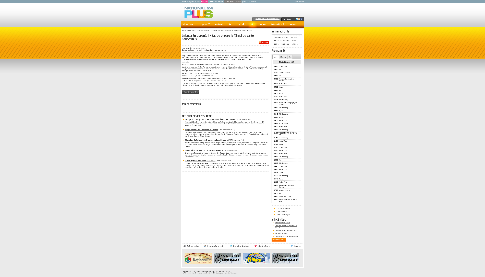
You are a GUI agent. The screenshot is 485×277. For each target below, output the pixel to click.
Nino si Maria (283, 123)
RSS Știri (265, 42)
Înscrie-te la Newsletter (241, 246)
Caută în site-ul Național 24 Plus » (268, 19)
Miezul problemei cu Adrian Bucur (288, 200)
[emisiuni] (219, 24)
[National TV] (198, 264)
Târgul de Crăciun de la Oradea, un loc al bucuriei (207, 140)
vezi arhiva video (278, 240)
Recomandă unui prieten (215, 246)
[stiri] (252, 24)
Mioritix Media (213, 273)
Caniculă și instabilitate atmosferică (287, 237)
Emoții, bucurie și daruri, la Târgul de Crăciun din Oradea (210, 119)
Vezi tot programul (249, 2)
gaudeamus (222, 50)
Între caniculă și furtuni (282, 223)
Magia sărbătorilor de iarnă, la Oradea (201, 130)
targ (215, 50)
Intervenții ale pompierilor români (286, 230)
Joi (290, 57)
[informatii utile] (278, 24)
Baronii (281, 87)
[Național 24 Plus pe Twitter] (297, 19)
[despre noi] (188, 24)
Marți (275, 57)
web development (199, 273)
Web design (187, 273)
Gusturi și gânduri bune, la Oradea (200, 161)
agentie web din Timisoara (228, 273)
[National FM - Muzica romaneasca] (256, 264)
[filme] (231, 24)
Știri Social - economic (203, 30)
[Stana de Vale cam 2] (285, 264)
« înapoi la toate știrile (190, 92)
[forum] (262, 24)
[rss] (299, 19)
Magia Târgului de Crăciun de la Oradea (202, 150)
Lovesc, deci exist (235, 2)
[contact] (294, 24)
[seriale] (242, 24)
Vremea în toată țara (283, 215)
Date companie (299, 1)
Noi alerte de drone (281, 233)
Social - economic (196, 50)
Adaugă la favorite (264, 246)
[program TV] (204, 24)
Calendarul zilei (281, 212)
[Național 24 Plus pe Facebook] (301, 19)
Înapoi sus (297, 246)
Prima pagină (191, 30)
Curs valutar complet (283, 208)
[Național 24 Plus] (198, 13)
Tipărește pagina (193, 246)
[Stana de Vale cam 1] (227, 264)
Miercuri (283, 57)
